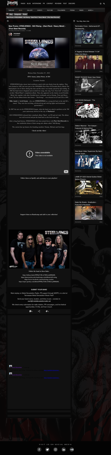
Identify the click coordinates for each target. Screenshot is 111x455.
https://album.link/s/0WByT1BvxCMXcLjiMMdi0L (39, 275)
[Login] (100, 3)
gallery (30, 10)
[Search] (104, 3)
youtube (50, 10)
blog (20, 10)
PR (44, 3)
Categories (17, 14)
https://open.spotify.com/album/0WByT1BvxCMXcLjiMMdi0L (39, 281)
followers (61, 10)
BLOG (29, 3)
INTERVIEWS (36, 3)
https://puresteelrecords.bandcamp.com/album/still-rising (39, 277)
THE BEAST (16, 33)
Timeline (11, 10)
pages (81, 10)
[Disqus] (39, 339)
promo (25, 14)
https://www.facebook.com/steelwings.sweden (39, 279)
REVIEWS (58, 3)
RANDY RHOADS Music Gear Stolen (88, 77)
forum (72, 10)
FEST (65, 3)
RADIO (23, 3)
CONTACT (50, 3)
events (39, 10)
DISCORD (72, 3)
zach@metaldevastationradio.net (39, 301)
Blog (11, 14)
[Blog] (8, 21)
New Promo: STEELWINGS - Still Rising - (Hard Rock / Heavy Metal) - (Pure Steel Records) (33, 17)
